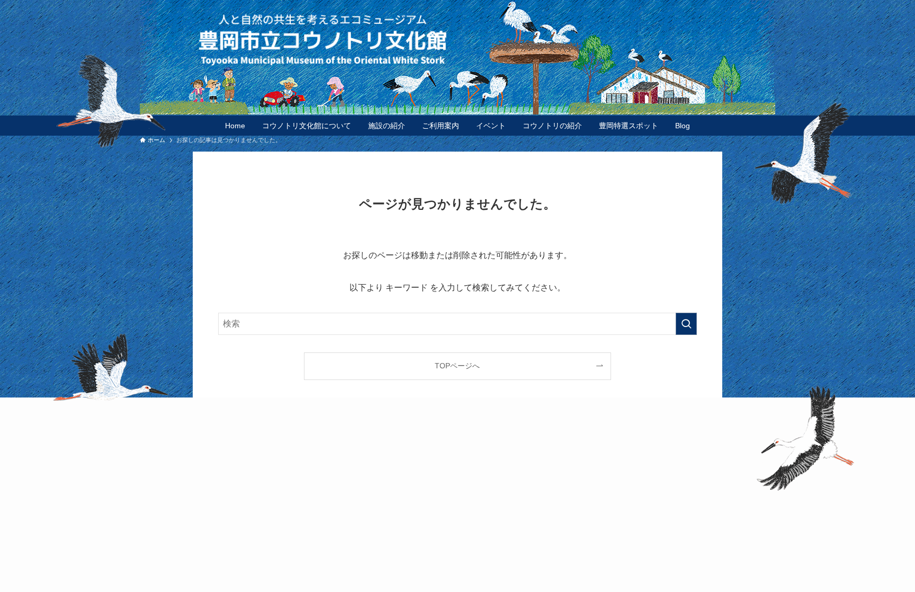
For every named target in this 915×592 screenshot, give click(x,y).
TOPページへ (457, 365)
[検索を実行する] (686, 324)
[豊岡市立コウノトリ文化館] (478, 39)
